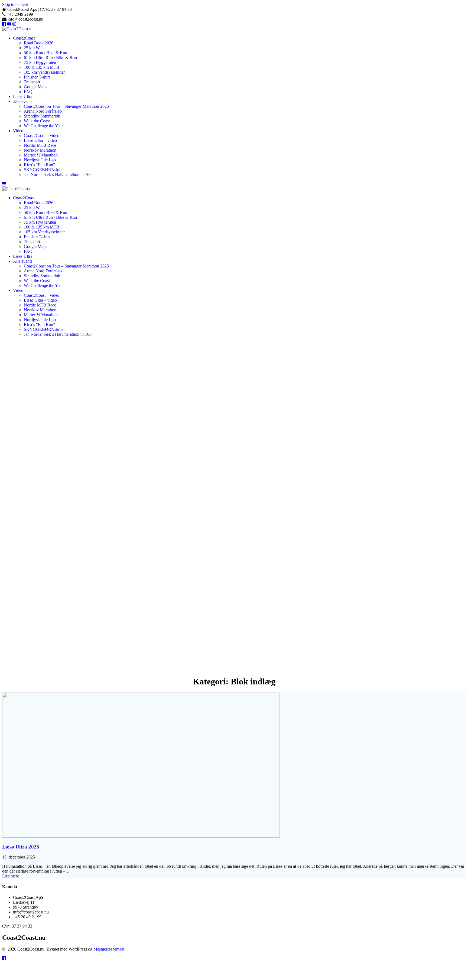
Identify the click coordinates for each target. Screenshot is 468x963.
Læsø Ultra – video (40, 140)
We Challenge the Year (43, 125)
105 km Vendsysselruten (45, 72)
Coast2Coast (24, 38)
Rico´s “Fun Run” (39, 164)
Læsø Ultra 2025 (20, 847)
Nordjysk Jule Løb (40, 160)
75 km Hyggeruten (40, 62)
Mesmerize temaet (108, 949)
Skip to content (15, 4)
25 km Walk (34, 47)
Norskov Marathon (40, 150)
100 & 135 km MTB (41, 67)
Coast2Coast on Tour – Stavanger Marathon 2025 (66, 106)
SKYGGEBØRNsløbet (44, 169)
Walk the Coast (37, 121)
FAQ (28, 91)
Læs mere (10, 876)
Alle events (22, 101)
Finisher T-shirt (37, 77)
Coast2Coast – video (41, 135)
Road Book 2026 (38, 43)
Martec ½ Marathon (41, 155)
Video (18, 130)
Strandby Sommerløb (42, 116)
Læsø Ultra (22, 96)
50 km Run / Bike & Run (45, 52)
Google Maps (35, 86)
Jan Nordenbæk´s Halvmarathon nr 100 (58, 174)
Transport (32, 82)
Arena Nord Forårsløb (43, 111)
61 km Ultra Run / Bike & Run (50, 57)
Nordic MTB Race (40, 145)
